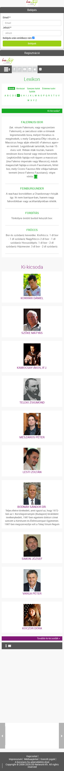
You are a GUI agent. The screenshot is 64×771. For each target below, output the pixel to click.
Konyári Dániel (32, 298)
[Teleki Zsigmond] (32, 379)
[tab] (32, 10)
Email (6, 17)
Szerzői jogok (47, 759)
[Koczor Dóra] (32, 605)
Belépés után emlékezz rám (17, 38)
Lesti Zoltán (32, 472)
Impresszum (15, 759)
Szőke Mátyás (32, 333)
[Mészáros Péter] (32, 414)
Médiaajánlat (31, 759)
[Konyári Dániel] (32, 275)
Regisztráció (32, 53)
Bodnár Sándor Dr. (32, 507)
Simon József (32, 559)
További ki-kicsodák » (48, 638)
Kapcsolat (31, 756)
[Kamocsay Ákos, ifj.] (32, 345)
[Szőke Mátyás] (32, 310)
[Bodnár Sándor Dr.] (32, 484)
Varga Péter (32, 593)
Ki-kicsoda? (53, 110)
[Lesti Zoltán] (32, 449)
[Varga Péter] (32, 570)
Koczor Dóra (32, 628)
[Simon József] (32, 536)
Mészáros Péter (32, 437)
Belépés (32, 10)
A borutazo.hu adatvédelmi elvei (32, 762)
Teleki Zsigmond (32, 402)
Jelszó (7, 27)
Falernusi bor (32, 122)
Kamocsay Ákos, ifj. (32, 368)
